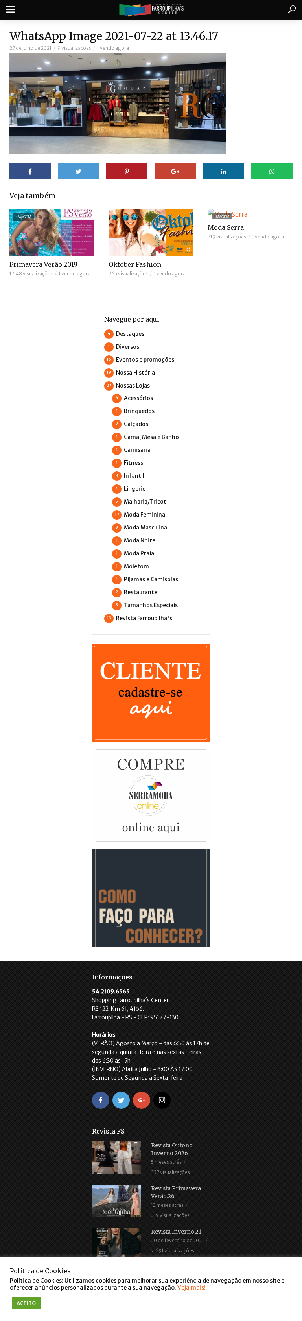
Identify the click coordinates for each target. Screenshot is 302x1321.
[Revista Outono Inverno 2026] (118, 1157)
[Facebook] (100, 1100)
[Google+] (141, 1100)
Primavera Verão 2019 (43, 264)
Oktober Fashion (135, 264)
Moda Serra (226, 227)
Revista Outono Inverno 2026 (172, 1149)
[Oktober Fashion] (151, 232)
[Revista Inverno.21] (118, 1244)
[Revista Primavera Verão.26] (118, 1201)
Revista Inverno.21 (176, 1231)
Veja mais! (191, 1287)
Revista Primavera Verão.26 (176, 1192)
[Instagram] (162, 1100)
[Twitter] (121, 1100)
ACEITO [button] (26, 1303)
